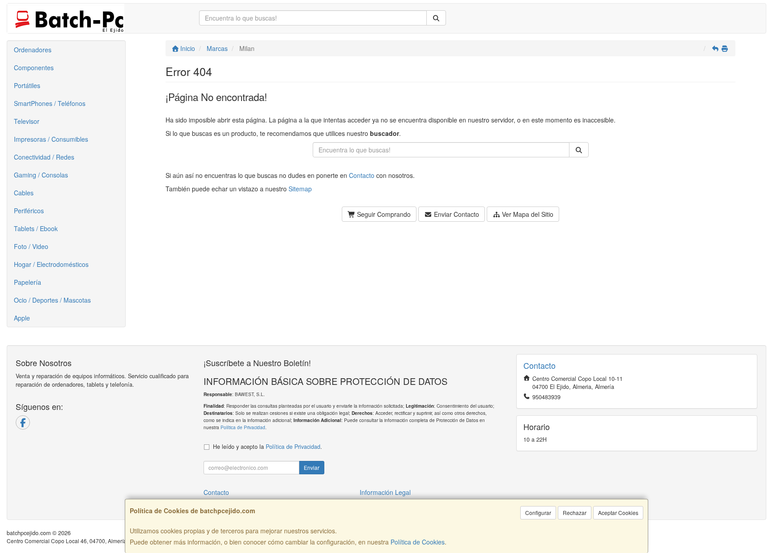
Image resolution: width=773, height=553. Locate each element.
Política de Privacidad (243, 427)
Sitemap (300, 188)
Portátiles (27, 85)
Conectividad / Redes (44, 156)
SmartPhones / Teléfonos (49, 103)
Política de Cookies (418, 541)
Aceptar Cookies (618, 512)
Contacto (361, 175)
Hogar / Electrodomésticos (51, 264)
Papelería (27, 282)
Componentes (34, 67)
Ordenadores (32, 49)
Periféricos (29, 210)
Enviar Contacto (455, 214)
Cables (24, 192)
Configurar (538, 512)
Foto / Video (31, 246)
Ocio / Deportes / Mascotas (52, 299)
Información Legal (385, 492)
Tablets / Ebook (36, 228)
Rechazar (574, 512)
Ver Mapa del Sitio (526, 214)
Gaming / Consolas (41, 174)
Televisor (26, 121)
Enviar (311, 467)
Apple (22, 317)
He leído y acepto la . (267, 447)
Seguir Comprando (383, 214)
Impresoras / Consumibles (51, 139)
